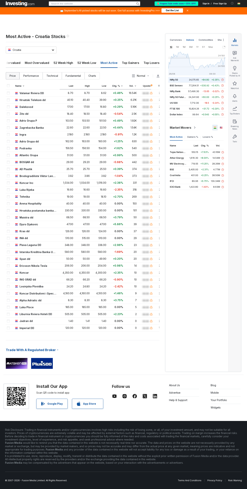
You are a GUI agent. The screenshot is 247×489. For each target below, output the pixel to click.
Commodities (206, 40)
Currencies (176, 40)
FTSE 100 (175, 108)
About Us (174, 385)
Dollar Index (176, 114)
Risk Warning (235, 480)
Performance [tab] (31, 75)
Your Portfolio (219, 400)
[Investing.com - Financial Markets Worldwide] (20, 3)
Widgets (216, 407)
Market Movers (180, 127)
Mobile (215, 392)
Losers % (208, 137)
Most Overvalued (37, 63)
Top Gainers (130, 63)
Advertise (174, 392)
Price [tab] (13, 75)
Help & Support (178, 400)
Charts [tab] (92, 75)
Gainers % (192, 137)
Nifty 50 (174, 79)
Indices (190, 40)
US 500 (174, 103)
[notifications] (232, 3)
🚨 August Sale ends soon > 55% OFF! (176, 3)
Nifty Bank (175, 91)
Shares (221, 40)
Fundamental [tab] (73, 75)
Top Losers (151, 63)
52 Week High (63, 63)
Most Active (176, 137)
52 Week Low (86, 63)
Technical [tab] (52, 75)
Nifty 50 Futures (178, 97)
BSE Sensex (176, 85)
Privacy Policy (214, 480)
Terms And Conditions (189, 480)
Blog (213, 385)
